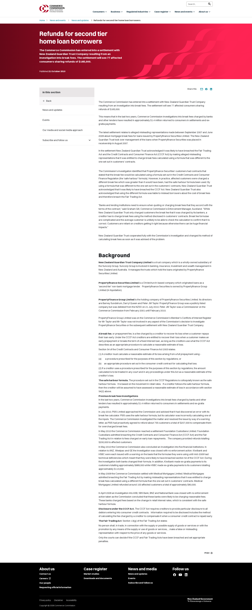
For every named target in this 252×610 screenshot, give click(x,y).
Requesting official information (55, 587)
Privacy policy (45, 600)
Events (131, 578)
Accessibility (71, 600)
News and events (58, 20)
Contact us (45, 574)
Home (42, 20)
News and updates (80, 20)
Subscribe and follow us (140, 582)
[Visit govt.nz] (200, 600)
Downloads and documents (98, 578)
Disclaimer (58, 600)
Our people (45, 583)
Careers (45, 578)
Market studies (91, 574)
